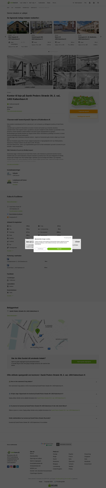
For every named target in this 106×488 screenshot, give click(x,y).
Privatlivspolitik (67, 237)
